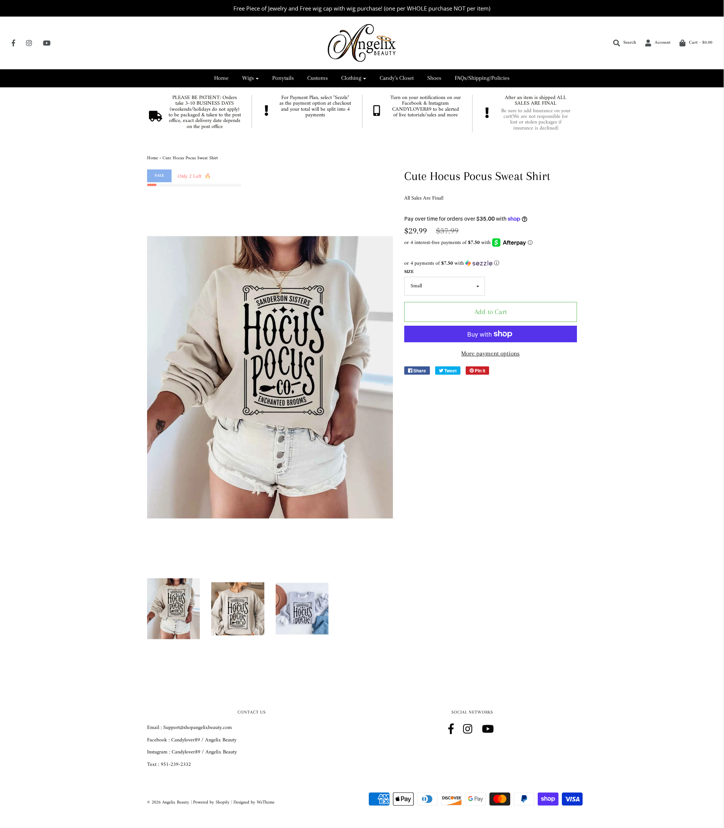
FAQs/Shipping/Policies (482, 78)
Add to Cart (490, 312)
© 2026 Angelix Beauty (168, 803)
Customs (317, 78)
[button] (490, 263)
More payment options (490, 353)
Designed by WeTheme (254, 803)
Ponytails (283, 78)
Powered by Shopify (211, 803)
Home (221, 78)
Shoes (434, 78)
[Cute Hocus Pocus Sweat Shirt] (173, 608)
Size (409, 272)
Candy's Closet (397, 78)
